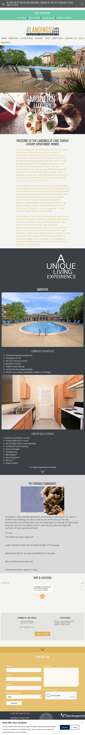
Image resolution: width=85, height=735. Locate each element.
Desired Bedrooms (13, 693)
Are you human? (51, 689)
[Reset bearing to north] (82, 589)
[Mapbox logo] (5, 583)
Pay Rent (21, 18)
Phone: (9, 684)
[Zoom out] (82, 586)
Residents (6, 42)
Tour (47, 38)
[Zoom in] (82, 583)
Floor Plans (26, 38)
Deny (75, 727)
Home (4, 38)
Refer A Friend (64, 18)
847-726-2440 (27, 627)
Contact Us (71, 38)
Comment (47, 666)
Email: (9, 675)
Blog (81, 38)
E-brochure (48, 18)
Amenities (13, 38)
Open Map (42, 633)
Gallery (39, 38)
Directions (57, 38)
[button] (82, 3)
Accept (64, 727)
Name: (9, 666)
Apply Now (34, 18)
